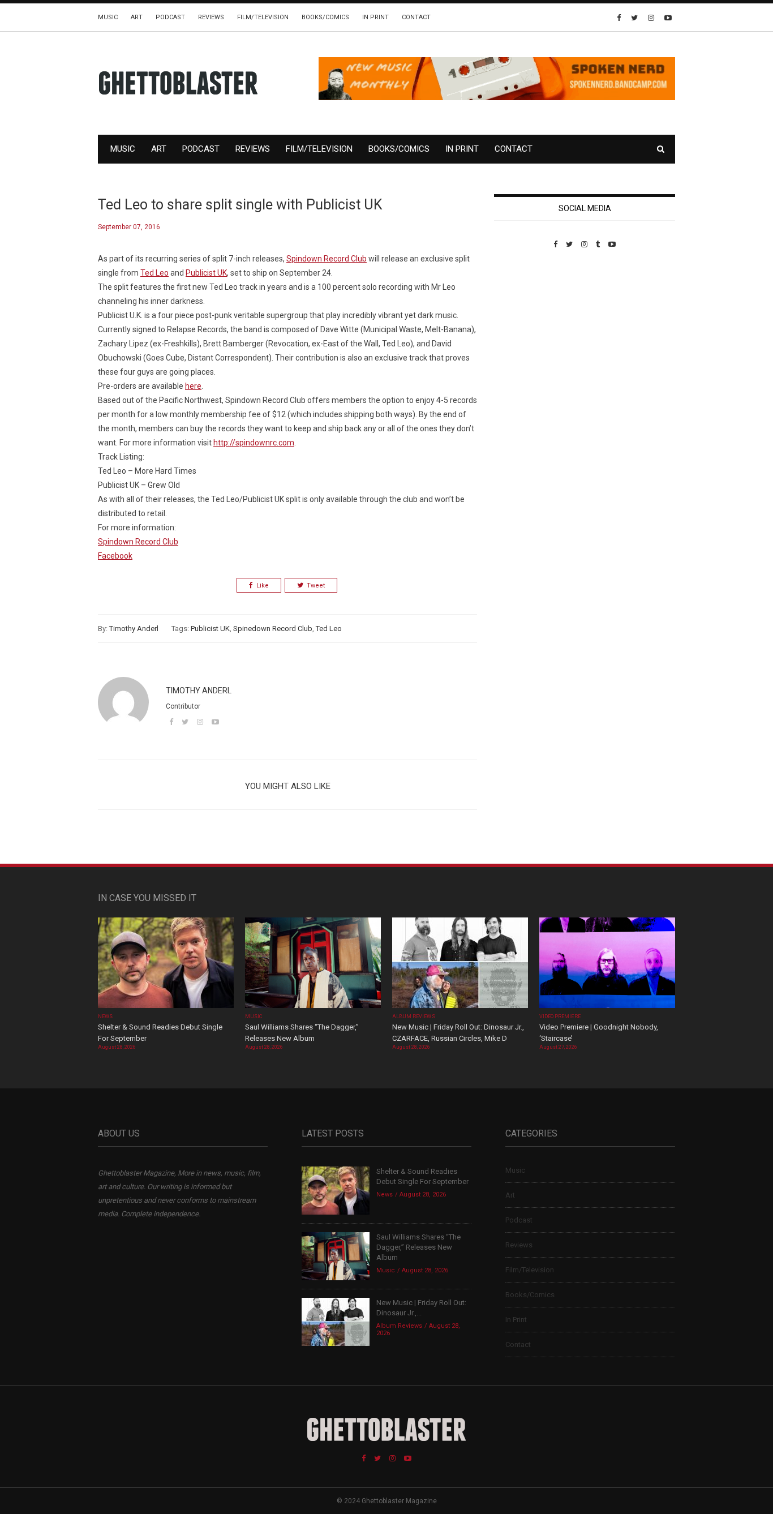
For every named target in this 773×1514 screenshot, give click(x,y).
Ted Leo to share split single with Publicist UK (240, 204)
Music (108, 17)
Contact (416, 17)
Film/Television (263, 17)
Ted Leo (329, 628)
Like (262, 585)
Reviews (211, 17)
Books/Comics (325, 17)
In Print (375, 17)
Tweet (316, 585)
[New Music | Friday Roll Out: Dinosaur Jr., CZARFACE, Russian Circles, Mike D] (460, 964)
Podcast (170, 17)
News (105, 1016)
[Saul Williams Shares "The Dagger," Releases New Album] (313, 964)
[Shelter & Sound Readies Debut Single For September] (166, 964)
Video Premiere (560, 1016)
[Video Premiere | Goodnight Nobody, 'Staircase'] (607, 964)
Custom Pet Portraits (527, 326)
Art (137, 17)
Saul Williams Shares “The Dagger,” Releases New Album (418, 1247)
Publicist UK (210, 628)
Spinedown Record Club (272, 628)
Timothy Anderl (133, 628)
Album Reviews (413, 1016)
